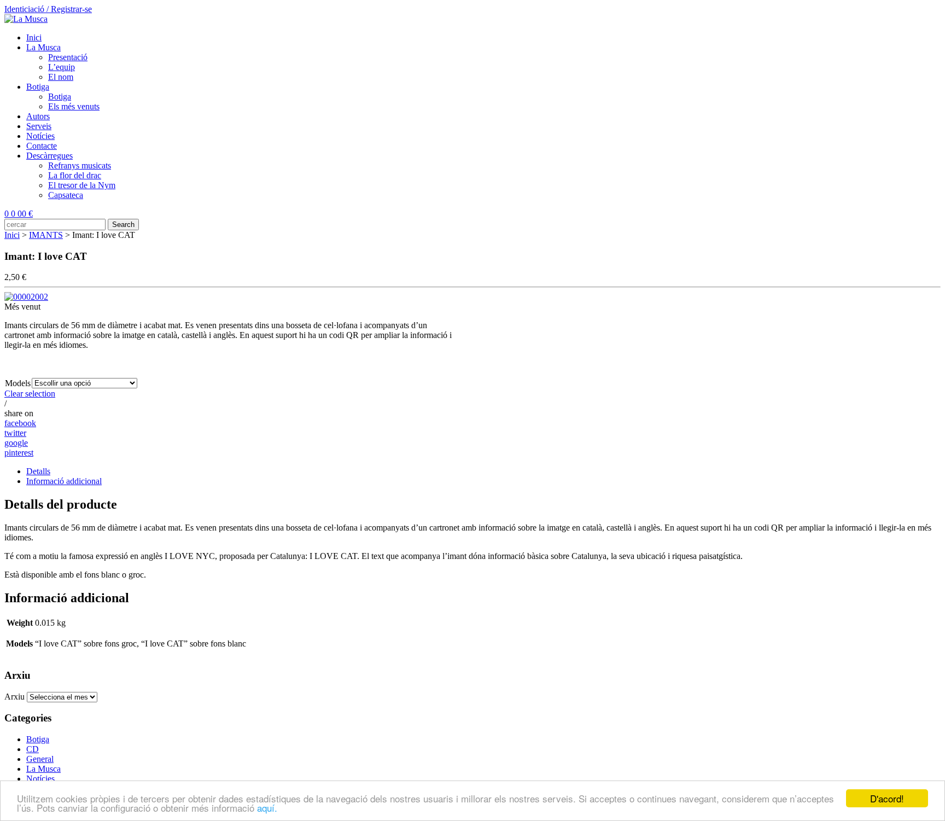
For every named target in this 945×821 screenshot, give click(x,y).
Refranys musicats (79, 165)
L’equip (61, 67)
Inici (34, 37)
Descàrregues (49, 155)
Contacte (41, 145)
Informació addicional (64, 481)
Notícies (40, 136)
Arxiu (14, 696)
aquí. (267, 807)
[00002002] (26, 296)
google (16, 442)
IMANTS (46, 235)
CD (32, 749)
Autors (38, 116)
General (40, 759)
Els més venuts (74, 106)
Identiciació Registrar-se (48, 9)
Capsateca (65, 195)
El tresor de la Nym (81, 185)
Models (18, 383)
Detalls (38, 471)
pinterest (18, 452)
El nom (60, 76)
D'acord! (887, 798)
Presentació (68, 57)
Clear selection (29, 393)
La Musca (43, 47)
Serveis (38, 126)
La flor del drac (74, 175)
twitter (15, 433)
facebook (20, 423)
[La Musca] (26, 19)
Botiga (37, 86)
